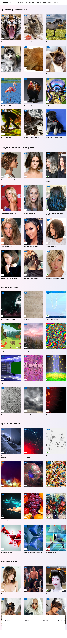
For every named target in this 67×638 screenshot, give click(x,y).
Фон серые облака (28, 414)
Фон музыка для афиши (52, 414)
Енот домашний (28, 41)
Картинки (42, 622)
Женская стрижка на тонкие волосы (55, 278)
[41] (11, 348)
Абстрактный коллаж (51, 489)
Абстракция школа (51, 552)
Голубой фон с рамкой (52, 319)
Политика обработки (62, 623)
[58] (11, 70)
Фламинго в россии (6, 105)
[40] (34, 134)
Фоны (44, 2)
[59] (11, 210)
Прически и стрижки (44, 620)
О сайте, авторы (61, 625)
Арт (26, 2)
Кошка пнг (26, 73)
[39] (56, 134)
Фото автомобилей (9, 622)
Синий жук (49, 105)
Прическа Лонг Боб (51, 246)
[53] (34, 39)
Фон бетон (4, 414)
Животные (31, 2)
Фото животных (26, 620)
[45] (56, 39)
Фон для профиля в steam (8, 319)
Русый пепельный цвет (30, 213)
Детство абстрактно (6, 489)
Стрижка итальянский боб (8, 179)
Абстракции (20, 2)
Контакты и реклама (62, 620)
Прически (38, 2)
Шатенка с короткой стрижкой (9, 278)
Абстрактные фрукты (29, 520)
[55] (34, 316)
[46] (11, 102)
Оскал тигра (4, 41)
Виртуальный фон (6, 382)
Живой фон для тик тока (52, 351)
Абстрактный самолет (7, 520)
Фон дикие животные (6, 351)
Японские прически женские (53, 593)
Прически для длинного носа (8, 213)
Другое (49, 2)
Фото (55, 2)
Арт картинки (8, 623)
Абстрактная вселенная (30, 489)
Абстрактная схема (51, 455)
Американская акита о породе (54, 73)
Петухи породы (28, 105)
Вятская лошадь (50, 41)
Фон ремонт (27, 319)
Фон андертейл (50, 382)
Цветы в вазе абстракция (52, 520)
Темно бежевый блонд (7, 246)
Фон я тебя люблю (28, 382)
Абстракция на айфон (6, 552)
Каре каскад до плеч (6, 593)
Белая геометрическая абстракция (33, 552)
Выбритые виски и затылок (31, 278)
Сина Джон (26, 593)
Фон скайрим (27, 351)
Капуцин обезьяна (6, 137)
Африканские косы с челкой (31, 246)
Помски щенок (5, 73)
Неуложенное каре (28, 179)
